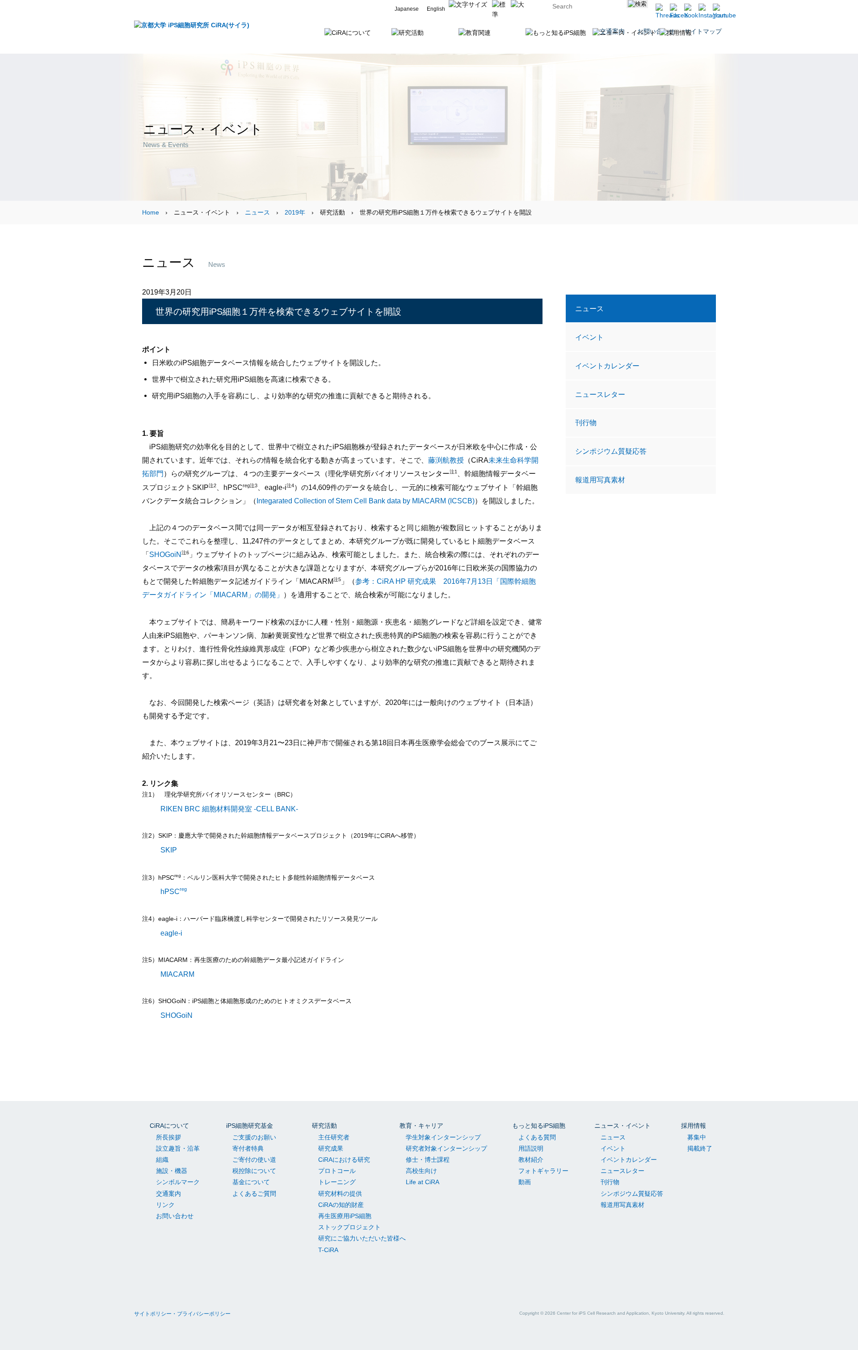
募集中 (696, 1137)
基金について (251, 1181)
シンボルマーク (178, 1181)
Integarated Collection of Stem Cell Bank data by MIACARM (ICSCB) (366, 501)
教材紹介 (530, 1159)
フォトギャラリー (543, 1170)
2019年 (295, 212)
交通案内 (168, 1193)
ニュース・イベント (622, 1125)
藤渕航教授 (446, 460)
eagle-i (171, 932)
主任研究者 (333, 1137)
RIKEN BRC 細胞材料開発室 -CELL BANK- (229, 808)
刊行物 (586, 422)
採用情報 (693, 1125)
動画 (524, 1181)
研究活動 (324, 1125)
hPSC (173, 891)
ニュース (257, 212)
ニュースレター (600, 394)
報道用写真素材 (600, 480)
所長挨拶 (168, 1137)
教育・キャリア (421, 1125)
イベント (589, 337)
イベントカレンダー (607, 366)
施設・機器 (171, 1170)
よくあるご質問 (254, 1193)
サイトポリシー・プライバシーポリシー (182, 1314)
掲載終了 (699, 1148)
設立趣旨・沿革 (178, 1148)
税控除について (254, 1170)
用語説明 (530, 1148)
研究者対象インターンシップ (446, 1148)
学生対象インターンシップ (443, 1137)
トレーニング (337, 1181)
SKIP (168, 849)
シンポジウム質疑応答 (611, 451)
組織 (162, 1159)
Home (150, 212)
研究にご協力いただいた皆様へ (362, 1238)
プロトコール (337, 1170)
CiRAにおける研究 (344, 1159)
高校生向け (421, 1170)
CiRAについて (169, 1125)
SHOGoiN (165, 554)
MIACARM (177, 974)
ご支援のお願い (254, 1137)
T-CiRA (328, 1249)
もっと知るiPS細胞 (538, 1125)
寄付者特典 (248, 1148)
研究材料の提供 (340, 1193)
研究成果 (330, 1148)
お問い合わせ (174, 1215)
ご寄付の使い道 (254, 1159)
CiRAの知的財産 (341, 1204)
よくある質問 (537, 1137)
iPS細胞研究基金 (249, 1125)
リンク (165, 1204)
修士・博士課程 (428, 1159)
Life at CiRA (422, 1181)
